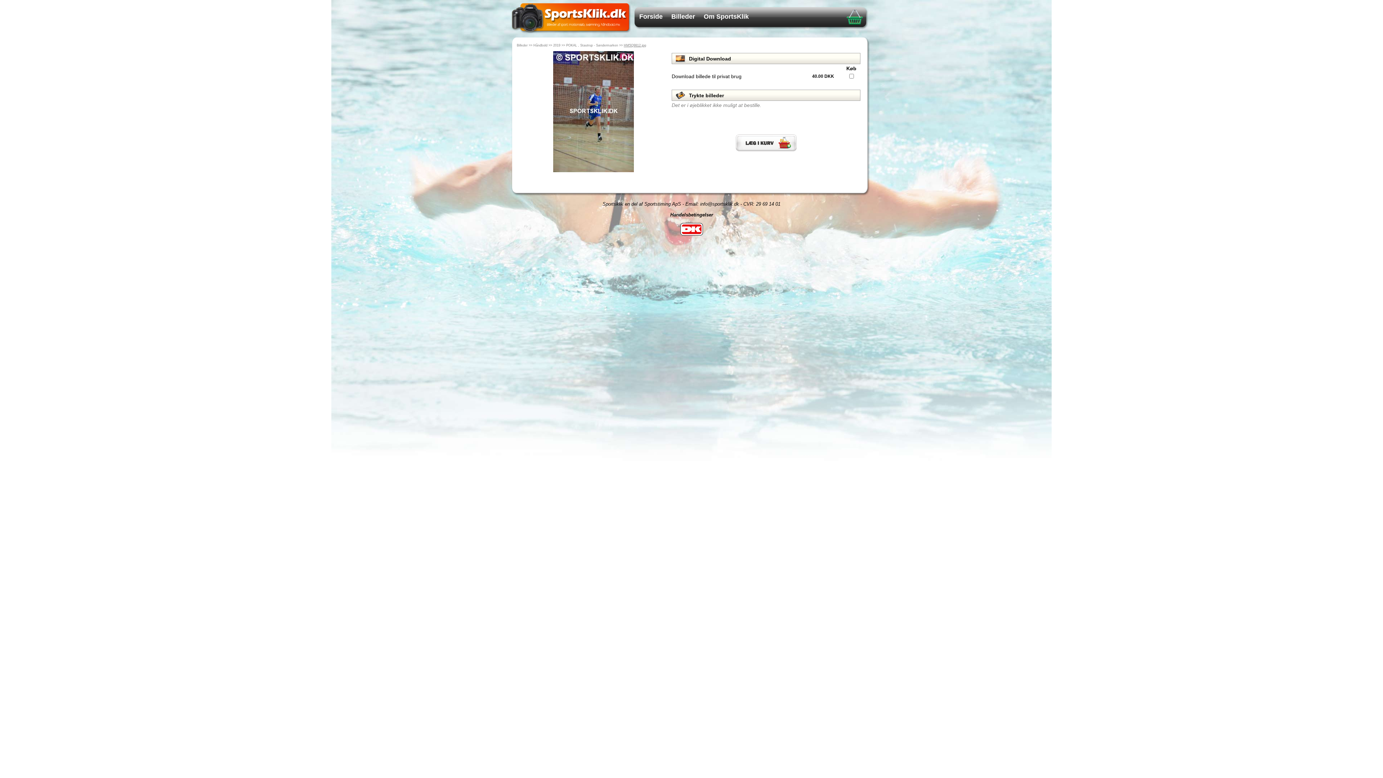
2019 (556, 45)
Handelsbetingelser (691, 215)
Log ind (691, 243)
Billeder (683, 16)
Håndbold (540, 45)
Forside (651, 16)
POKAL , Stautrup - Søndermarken (592, 45)
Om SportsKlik (726, 16)
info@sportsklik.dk (719, 204)
